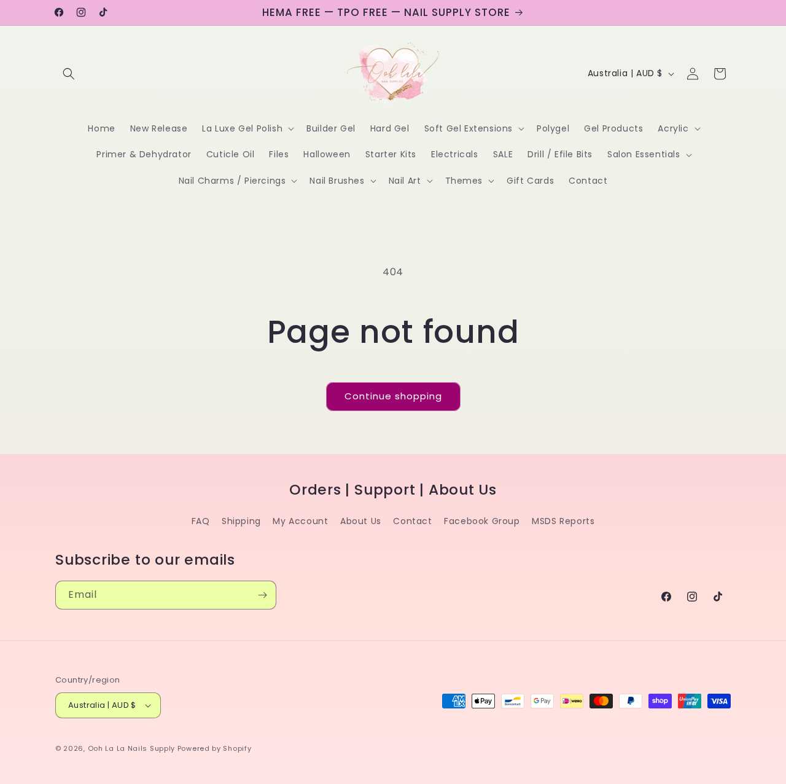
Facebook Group (481, 521)
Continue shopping (393, 396)
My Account (300, 521)
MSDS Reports (563, 521)
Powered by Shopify (214, 748)
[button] (68, 73)
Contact (412, 521)
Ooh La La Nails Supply (132, 748)
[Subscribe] (262, 595)
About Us (360, 521)
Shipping (241, 521)
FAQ (201, 521)
